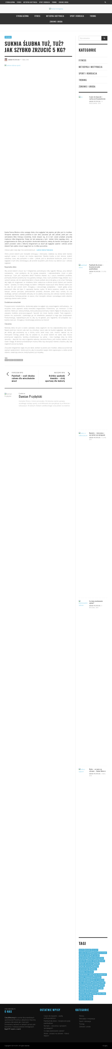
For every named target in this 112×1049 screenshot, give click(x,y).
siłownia (102, 982)
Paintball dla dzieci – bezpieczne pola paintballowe (96, 267)
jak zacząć (95, 955)
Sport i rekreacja (88, 73)
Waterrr (95, 991)
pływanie (97, 977)
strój (90, 988)
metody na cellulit (86, 963)
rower (81, 980)
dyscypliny (102, 952)
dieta (6, 360)
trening (82, 991)
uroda (88, 991)
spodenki (82, 985)
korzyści (82, 961)
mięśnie (96, 963)
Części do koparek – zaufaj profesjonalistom (97, 98)
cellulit (95, 950)
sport (11, 360)
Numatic (95, 966)
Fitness (82, 60)
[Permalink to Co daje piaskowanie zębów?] (83, 682)
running (88, 980)
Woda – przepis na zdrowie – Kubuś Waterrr (97, 770)
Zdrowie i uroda (87, 86)
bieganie (88, 950)
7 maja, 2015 (25, 60)
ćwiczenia (101, 993)
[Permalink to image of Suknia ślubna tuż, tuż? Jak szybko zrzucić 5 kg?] (38, 146)
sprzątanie (83, 988)
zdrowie (94, 993)
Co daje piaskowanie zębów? (96, 602)
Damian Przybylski (95, 101)
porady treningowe (86, 977)
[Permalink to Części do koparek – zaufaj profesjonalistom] (83, 177)
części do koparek (85, 952)
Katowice (91, 958)
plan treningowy (100, 974)
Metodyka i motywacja (90, 66)
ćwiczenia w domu (86, 999)
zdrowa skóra (84, 993)
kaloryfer (83, 958)
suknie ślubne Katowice (45, 250)
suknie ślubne (18, 360)
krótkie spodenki (93, 961)
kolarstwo (99, 958)
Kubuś (102, 961)
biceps (81, 950)
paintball (93, 969)
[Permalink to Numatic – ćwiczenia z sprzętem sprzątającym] (83, 514)
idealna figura (84, 955)
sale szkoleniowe (85, 982)
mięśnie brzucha (85, 966)
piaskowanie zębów (86, 974)
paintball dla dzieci (86, 972)
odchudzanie (84, 969)
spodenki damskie (93, 985)
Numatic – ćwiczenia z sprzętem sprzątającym (97, 434)
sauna (95, 982)
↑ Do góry (104, 1045)
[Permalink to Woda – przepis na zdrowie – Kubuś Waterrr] (83, 850)
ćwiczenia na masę (86, 996)
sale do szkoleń (98, 980)
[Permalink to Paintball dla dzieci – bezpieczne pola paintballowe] (83, 346)
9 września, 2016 (95, 606)
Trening (8, 37)
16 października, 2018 (96, 102)
